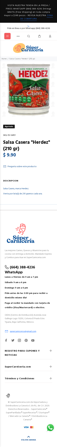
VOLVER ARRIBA (28, 440)
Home (4, 58)
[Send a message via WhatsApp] (50, 428)
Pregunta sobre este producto (22, 166)
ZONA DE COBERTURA (36, 17)
